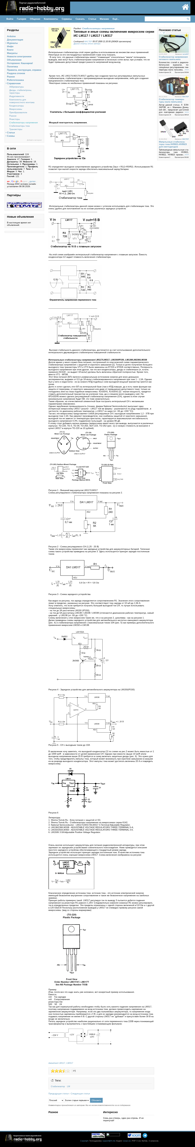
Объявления (14, 60)
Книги (10, 49)
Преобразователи (18, 112)
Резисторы (14, 119)
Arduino (11, 36)
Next (163, 32)
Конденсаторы (16, 105)
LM (68, 1086)
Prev (160, 32)
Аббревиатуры (16, 87)
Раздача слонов (16, 73)
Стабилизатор (58, 1086)
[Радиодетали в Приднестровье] (24, 203)
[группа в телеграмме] (145, 1135)
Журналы (12, 43)
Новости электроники (19, 56)
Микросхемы (15, 109)
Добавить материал (34, 140)
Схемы (11, 136)
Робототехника (15, 80)
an (8, 181)
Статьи (11, 132)
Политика (12, 66)
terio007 (186, 54)
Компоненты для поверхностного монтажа (21, 101)
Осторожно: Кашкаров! (20, 63)
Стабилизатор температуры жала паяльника (171, 100)
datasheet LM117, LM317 (60, 1063)
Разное (11, 76)
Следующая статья (80, 1093)
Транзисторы (15, 129)
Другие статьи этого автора (87, 44)
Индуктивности (16, 96)
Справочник (14, 83)
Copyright (84, 1141)
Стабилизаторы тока (19, 126)
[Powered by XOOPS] (134, 1135)
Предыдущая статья (58, 1093)
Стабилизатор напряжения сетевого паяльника (173, 58)
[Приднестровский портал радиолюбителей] (185, 9)
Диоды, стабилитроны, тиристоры (20, 91)
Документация (15, 39)
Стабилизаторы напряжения (23, 122)
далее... (33, 181)
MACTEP (88, 41)
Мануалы (12, 53)
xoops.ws (127, 1141)
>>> (187, 69)
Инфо (10, 46)
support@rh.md (109, 1141)
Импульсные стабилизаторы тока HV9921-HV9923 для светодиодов (173, 144)
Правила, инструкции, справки (24, 70)
